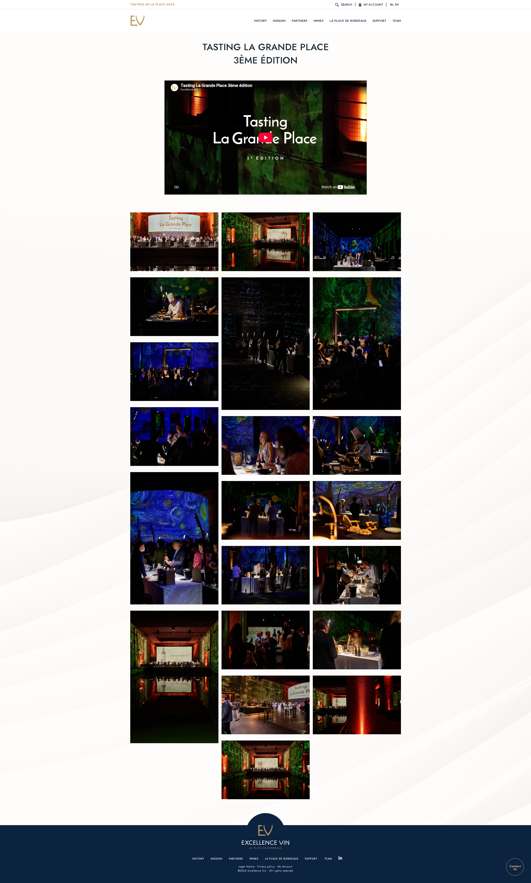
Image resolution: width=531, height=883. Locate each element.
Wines (318, 20)
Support (379, 20)
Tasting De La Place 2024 (152, 4)
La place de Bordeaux (348, 20)
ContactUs (515, 867)
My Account (285, 866)
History (260, 20)
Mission (279, 20)
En (397, 4)
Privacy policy (266, 866)
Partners (299, 20)
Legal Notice (247, 866)
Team (396, 20)
